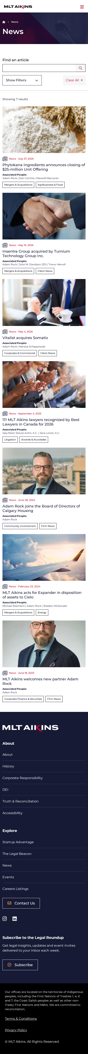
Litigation (10, 439)
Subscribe (24, 965)
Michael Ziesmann (13, 605)
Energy (42, 612)
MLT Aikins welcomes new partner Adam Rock (40, 681)
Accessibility (12, 813)
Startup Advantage (18, 842)
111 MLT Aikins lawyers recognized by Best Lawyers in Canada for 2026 (40, 422)
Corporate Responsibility (22, 778)
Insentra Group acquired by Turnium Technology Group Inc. (36, 253)
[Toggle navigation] (82, 7)
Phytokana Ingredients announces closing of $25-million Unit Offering (43, 167)
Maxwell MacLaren (47, 178)
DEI (5, 790)
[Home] (3, 22)
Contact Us (25, 903)
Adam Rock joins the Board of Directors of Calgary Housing (41, 508)
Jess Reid (8, 433)
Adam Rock (9, 178)
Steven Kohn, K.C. (27, 433)
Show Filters (16, 80)
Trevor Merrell (57, 264)
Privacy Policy (16, 1030)
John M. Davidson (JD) (32, 264)
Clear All (72, 80)
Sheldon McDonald (55, 605)
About (7, 755)
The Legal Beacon (17, 854)
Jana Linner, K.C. (50, 433)
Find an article (15, 60)
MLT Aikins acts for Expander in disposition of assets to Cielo (41, 594)
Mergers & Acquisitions (18, 184)
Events (8, 877)
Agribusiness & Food (50, 184)
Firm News (48, 526)
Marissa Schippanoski (32, 346)
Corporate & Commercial (19, 353)
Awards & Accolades (33, 439)
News (7, 865)
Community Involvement (20, 526)
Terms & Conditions (21, 1019)
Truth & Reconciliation (20, 801)
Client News (45, 270)
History (8, 766)
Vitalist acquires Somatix (25, 338)
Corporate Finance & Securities (23, 698)
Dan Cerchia (26, 178)
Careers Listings (15, 889)
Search (81, 68)
